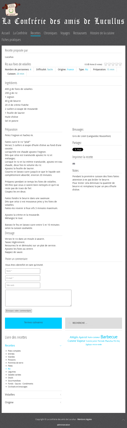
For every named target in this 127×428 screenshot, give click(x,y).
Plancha (109, 341)
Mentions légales (84, 419)
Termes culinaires (33, 322)
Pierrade (101, 341)
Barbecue (109, 336)
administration (63, 425)
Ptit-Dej (116, 341)
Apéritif (83, 337)
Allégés (74, 337)
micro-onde (97, 344)
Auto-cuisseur (94, 337)
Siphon (89, 344)
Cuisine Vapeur (76, 340)
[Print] (73, 163)
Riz (86, 69)
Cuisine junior (91, 341)
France (70, 69)
